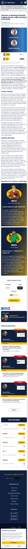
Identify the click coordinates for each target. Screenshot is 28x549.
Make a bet (14, 300)
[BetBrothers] (10, 2)
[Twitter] (5, 308)
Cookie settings (14, 504)
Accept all (13, 542)
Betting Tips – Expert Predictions (14, 6)
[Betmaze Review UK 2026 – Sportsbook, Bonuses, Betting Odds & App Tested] (24, 455)
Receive (21, 425)
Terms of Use (14, 496)
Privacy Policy (14, 498)
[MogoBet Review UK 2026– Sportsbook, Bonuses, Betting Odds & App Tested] (24, 437)
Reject (19, 546)
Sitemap (14, 501)
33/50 (20, 288)
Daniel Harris (6, 22)
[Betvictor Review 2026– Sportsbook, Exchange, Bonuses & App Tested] (24, 429)
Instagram (14, 516)
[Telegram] (25, 2)
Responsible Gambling (14, 493)
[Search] (22, 2)
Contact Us (14, 488)
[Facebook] (2, 308)
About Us (14, 490)
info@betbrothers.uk (18, 474)
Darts (8, 288)
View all (13, 410)
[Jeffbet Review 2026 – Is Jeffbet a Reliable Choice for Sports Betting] (24, 446)
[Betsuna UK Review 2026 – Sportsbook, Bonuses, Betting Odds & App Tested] (24, 464)
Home (2, 6)
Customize (7, 546)
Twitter (15, 513)
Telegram (14, 519)
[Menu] (2, 2)
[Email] (8, 308)
